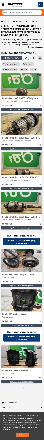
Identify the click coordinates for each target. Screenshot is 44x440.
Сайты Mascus (11, 403)
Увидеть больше (35, 47)
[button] (11, 58)
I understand (22, 435)
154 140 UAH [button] (7, 282)
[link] (21, 84)
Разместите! (40, 4)
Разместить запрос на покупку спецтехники (21, 241)
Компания (6, 408)
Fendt (27, 21)
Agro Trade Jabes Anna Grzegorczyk (22, 109)
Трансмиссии (17, 21)
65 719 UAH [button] (7, 145)
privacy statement (30, 427)
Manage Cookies (11, 427)
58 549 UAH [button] (7, 321)
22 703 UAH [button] (7, 105)
